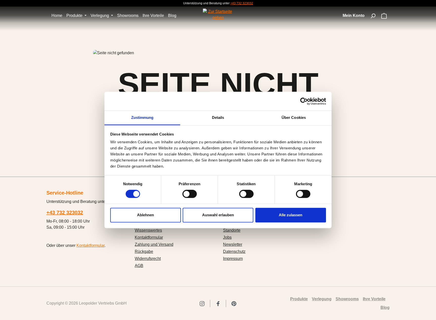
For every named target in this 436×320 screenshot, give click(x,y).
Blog (385, 307)
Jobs (227, 237)
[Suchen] (372, 16)
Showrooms (347, 299)
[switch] (189, 194)
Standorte (231, 230)
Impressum (233, 258)
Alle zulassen (290, 215)
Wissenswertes (148, 230)
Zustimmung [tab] (142, 117)
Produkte (299, 299)
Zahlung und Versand (154, 244)
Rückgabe (144, 251)
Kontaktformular (90, 245)
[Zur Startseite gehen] (218, 15)
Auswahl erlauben (218, 215)
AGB (139, 265)
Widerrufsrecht (148, 258)
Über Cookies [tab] (294, 117)
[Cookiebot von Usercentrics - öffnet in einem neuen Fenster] (304, 101)
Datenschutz (234, 251)
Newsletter (232, 244)
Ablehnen (145, 215)
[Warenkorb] (384, 16)
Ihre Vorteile (374, 299)
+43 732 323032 (241, 3)
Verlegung (322, 299)
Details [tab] (218, 117)
